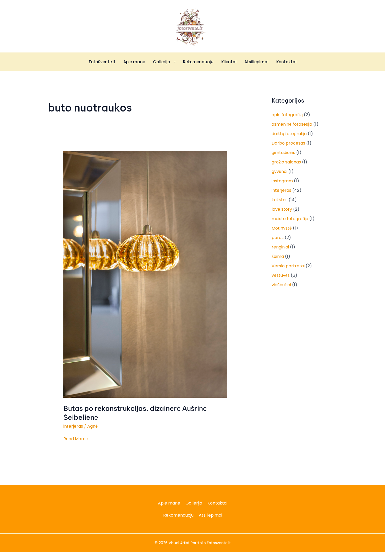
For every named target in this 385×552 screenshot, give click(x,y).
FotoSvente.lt (102, 62)
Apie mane (134, 62)
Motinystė (282, 228)
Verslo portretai (288, 266)
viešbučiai (281, 285)
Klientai (228, 62)
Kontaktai (286, 62)
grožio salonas (286, 162)
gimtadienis (283, 153)
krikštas (280, 200)
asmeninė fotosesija (292, 124)
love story (282, 209)
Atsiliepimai (256, 62)
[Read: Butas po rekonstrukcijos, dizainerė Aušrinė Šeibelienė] (145, 274)
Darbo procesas (288, 143)
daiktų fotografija (289, 134)
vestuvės (281, 275)
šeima (278, 256)
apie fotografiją (287, 115)
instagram (282, 181)
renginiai (280, 247)
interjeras (73, 426)
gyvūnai (279, 171)
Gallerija (161, 62)
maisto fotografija (290, 219)
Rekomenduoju (198, 62)
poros (278, 238)
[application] (172, 62)
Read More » (76, 439)
